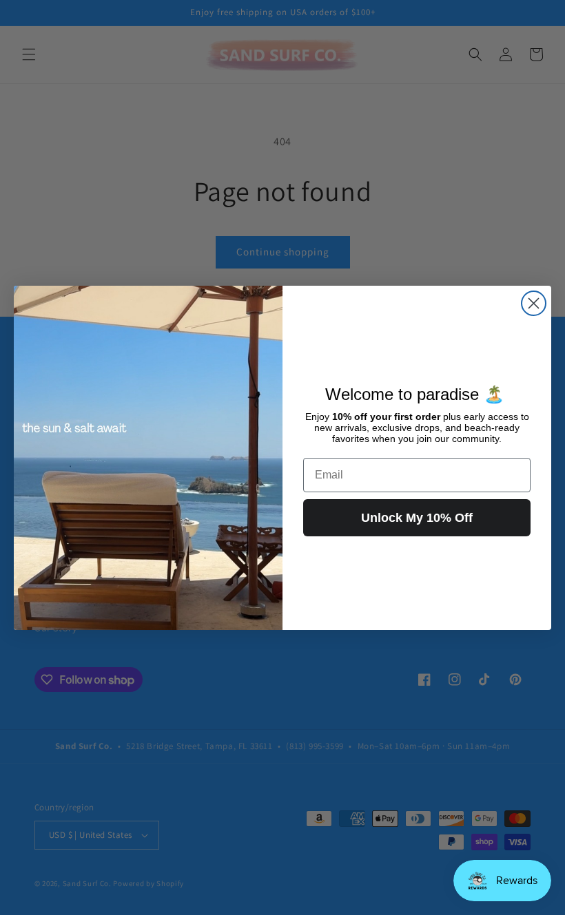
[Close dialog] (534, 303)
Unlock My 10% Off (417, 518)
